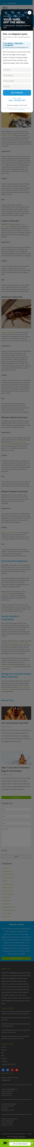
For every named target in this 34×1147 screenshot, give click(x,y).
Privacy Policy (21, 109)
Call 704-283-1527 (17, 100)
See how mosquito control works (17, 105)
